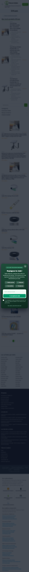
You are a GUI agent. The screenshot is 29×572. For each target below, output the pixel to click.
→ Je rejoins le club (14, 296)
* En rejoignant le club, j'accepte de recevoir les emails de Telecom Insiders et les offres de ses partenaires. (15, 301)
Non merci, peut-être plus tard (14, 305)
